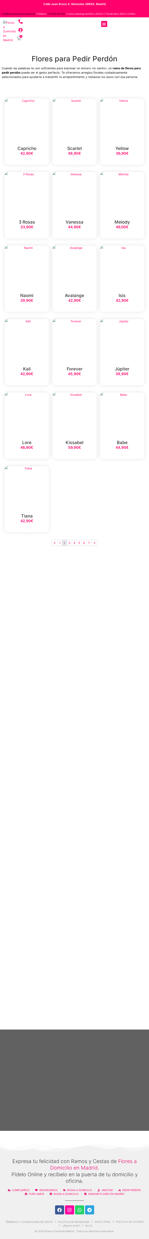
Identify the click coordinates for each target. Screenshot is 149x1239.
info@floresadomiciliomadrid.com (18, 13)
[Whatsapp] (79, 1209)
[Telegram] (89, 1209)
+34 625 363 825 (56, 13)
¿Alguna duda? (71, 1225)
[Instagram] (69, 1209)
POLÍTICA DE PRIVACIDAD (73, 1221)
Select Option (27, 381)
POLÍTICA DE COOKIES (130, 1221)
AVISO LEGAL (103, 1221)
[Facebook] (59, 1209)
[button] (104, 24)
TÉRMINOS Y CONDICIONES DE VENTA (29, 1221)
